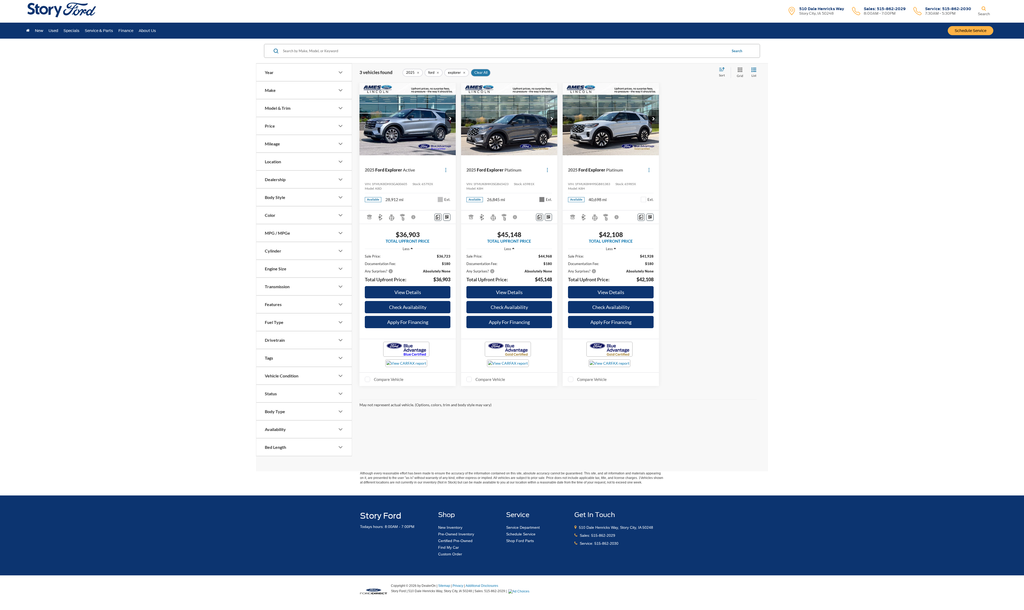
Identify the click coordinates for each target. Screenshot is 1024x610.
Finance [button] (125, 31)
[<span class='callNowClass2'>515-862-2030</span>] (576, 543)
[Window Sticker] (446, 217)
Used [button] (53, 31)
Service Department (523, 527)
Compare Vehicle (388, 379)
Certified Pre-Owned (455, 541)
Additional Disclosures (482, 586)
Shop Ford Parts (520, 541)
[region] (407, 268)
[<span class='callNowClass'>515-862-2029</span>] (576, 535)
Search (737, 51)
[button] (450, 119)
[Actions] (445, 169)
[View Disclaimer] (413, 217)
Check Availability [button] (407, 307)
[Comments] (438, 217)
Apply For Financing (407, 322)
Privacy (458, 586)
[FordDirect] (373, 591)
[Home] (27, 31)
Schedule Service (970, 31)
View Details (407, 292)
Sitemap (444, 586)
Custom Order (450, 554)
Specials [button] (71, 31)
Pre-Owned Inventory (456, 534)
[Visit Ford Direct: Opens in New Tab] (519, 591)
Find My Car (448, 547)
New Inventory (450, 527)
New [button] (39, 31)
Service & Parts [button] (99, 31)
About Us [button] (147, 31)
